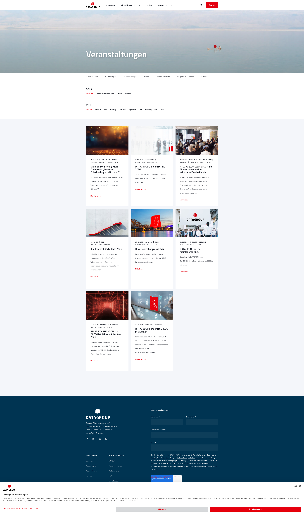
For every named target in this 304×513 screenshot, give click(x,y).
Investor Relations (163, 77)
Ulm (155, 109)
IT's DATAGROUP (92, 77)
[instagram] (99, 438)
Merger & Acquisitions (185, 77)
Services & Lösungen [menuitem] (116, 455)
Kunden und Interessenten (105, 93)
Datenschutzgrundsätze (186, 457)
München (98, 109)
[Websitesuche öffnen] (201, 5)
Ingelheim (132, 109)
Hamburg (148, 109)
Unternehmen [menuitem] (91, 455)
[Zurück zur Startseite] (93, 5)
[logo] (98, 414)
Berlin (140, 109)
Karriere (119, 93)
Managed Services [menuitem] (115, 466)
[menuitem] (110, 5)
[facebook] (88, 438)
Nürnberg (113, 109)
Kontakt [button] (212, 5)
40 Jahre (204, 77)
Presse (146, 77)
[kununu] (93, 438)
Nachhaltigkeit (110, 77)
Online (162, 109)
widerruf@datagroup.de (208, 466)
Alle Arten (89, 93)
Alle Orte (89, 109)
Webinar (128, 93)
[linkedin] (105, 438)
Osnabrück (122, 109)
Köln (105, 109)
